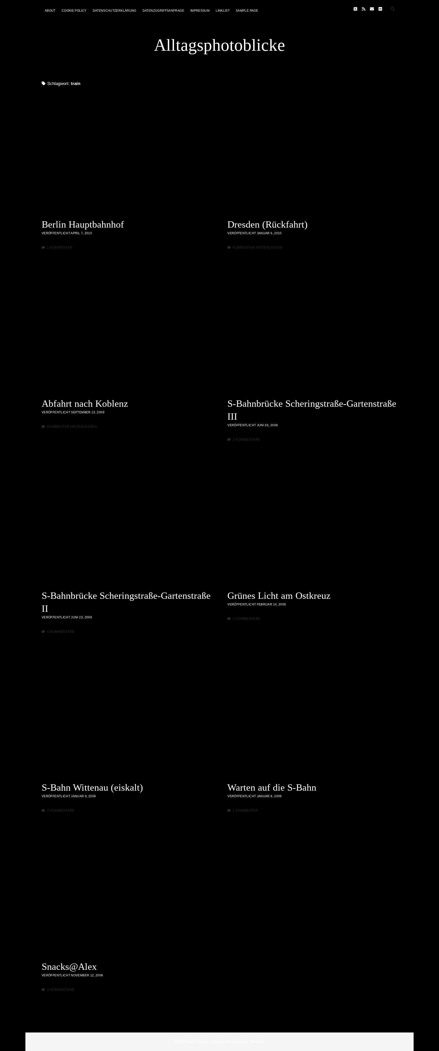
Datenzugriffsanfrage (163, 10)
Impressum (200, 10)
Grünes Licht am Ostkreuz (312, 526)
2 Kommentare (246, 440)
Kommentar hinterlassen (258, 247)
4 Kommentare (61, 632)
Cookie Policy (74, 10)
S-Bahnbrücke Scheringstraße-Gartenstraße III (312, 334)
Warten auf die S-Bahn (312, 718)
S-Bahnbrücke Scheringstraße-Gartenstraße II (126, 526)
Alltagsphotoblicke (219, 45)
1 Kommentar (59, 247)
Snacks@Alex (126, 897)
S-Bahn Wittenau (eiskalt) (126, 718)
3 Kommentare (246, 619)
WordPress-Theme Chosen (198, 1042)
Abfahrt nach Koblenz (126, 334)
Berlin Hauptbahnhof (126, 155)
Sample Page (247, 10)
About (50, 10)
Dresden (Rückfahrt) (312, 155)
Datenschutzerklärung (114, 10)
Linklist (223, 10)
